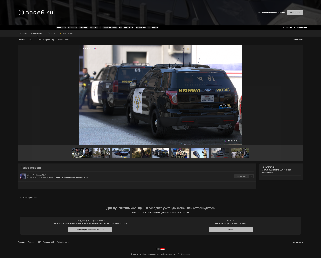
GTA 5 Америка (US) (273, 169)
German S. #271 (39, 175)
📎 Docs (51, 33)
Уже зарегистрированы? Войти (271, 13)
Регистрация (295, 13)
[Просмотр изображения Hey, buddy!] (240, 153)
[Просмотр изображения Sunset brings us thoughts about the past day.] (101, 153)
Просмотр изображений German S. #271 (71, 177)
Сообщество (37, 33)
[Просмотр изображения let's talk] (82, 153)
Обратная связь (168, 254)
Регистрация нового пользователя (90, 230)
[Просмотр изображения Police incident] (160, 153)
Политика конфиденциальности (145, 254)
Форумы (23, 33)
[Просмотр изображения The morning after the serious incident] (141, 153)
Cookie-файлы (184, 254)
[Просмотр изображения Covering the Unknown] (200, 153)
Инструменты (291, 140)
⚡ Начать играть (66, 33)
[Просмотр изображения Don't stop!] (121, 153)
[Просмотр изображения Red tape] (220, 153)
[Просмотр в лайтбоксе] (160, 95)
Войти (230, 230)
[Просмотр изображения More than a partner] (180, 153)
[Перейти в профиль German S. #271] (23, 176)
